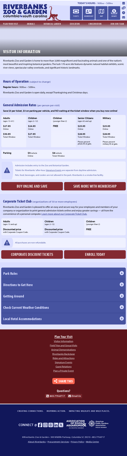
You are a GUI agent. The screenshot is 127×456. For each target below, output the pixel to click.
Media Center (92, 441)
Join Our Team (117, 23)
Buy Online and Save (32, 186)
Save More (95, 186)
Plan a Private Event (63, 370)
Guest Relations (64, 366)
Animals (31, 23)
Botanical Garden (52, 23)
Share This (66, 381)
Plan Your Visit (10, 23)
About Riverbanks (37, 441)
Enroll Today (95, 254)
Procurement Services (58, 441)
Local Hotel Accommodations (22, 318)
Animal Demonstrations (63, 349)
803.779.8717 (57, 395)
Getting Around (13, 296)
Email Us (76, 395)
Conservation (94, 23)
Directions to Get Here (18, 284)
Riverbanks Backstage (63, 354)
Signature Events (53, 170)
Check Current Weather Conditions (26, 307)
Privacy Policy (77, 441)
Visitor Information (63, 341)
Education (75, 23)
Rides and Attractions (63, 358)
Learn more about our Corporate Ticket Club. (64, 213)
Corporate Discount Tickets (32, 254)
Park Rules (10, 273)
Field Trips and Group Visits (63, 345)
